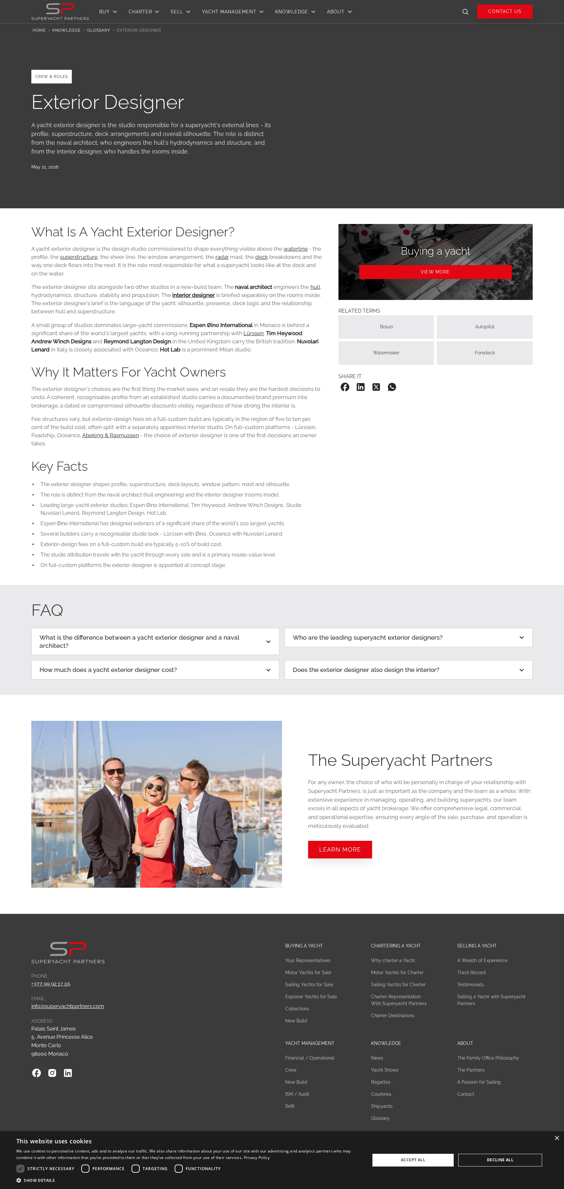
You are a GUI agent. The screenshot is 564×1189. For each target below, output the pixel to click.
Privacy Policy (257, 1157)
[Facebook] (36, 1073)
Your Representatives (307, 960)
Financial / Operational (310, 1058)
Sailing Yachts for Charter (398, 984)
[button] (110, 11)
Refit (290, 1106)
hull (315, 287)
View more (435, 272)
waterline (296, 248)
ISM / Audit (297, 1094)
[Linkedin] (68, 1073)
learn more (340, 849)
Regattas (380, 1082)
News (377, 1058)
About (465, 1043)
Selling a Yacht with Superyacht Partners (491, 1000)
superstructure (79, 257)
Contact (465, 1094)
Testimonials (470, 984)
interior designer (193, 295)
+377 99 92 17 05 (50, 984)
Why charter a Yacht (393, 960)
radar (222, 257)
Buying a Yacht (304, 945)
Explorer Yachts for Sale (311, 996)
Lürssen (253, 333)
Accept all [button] (413, 1160)
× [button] (556, 1138)
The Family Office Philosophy (488, 1058)
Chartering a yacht (396, 945)
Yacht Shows (385, 1070)
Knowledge (66, 30)
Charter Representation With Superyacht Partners (399, 1000)
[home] (60, 11)
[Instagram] (52, 1073)
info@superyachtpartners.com (67, 1006)
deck (261, 257)
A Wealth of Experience (482, 960)
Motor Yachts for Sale (308, 972)
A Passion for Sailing (479, 1082)
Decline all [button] (500, 1160)
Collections (297, 1008)
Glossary (98, 30)
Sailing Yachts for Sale (309, 984)
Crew (290, 1070)
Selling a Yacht (477, 945)
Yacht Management (310, 1043)
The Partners (471, 1070)
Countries (381, 1094)
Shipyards (382, 1106)
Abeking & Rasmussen (110, 435)
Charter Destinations (393, 1015)
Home (39, 30)
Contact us (505, 11)
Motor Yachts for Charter (397, 972)
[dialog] (282, 1160)
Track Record (471, 972)
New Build (296, 1020)
